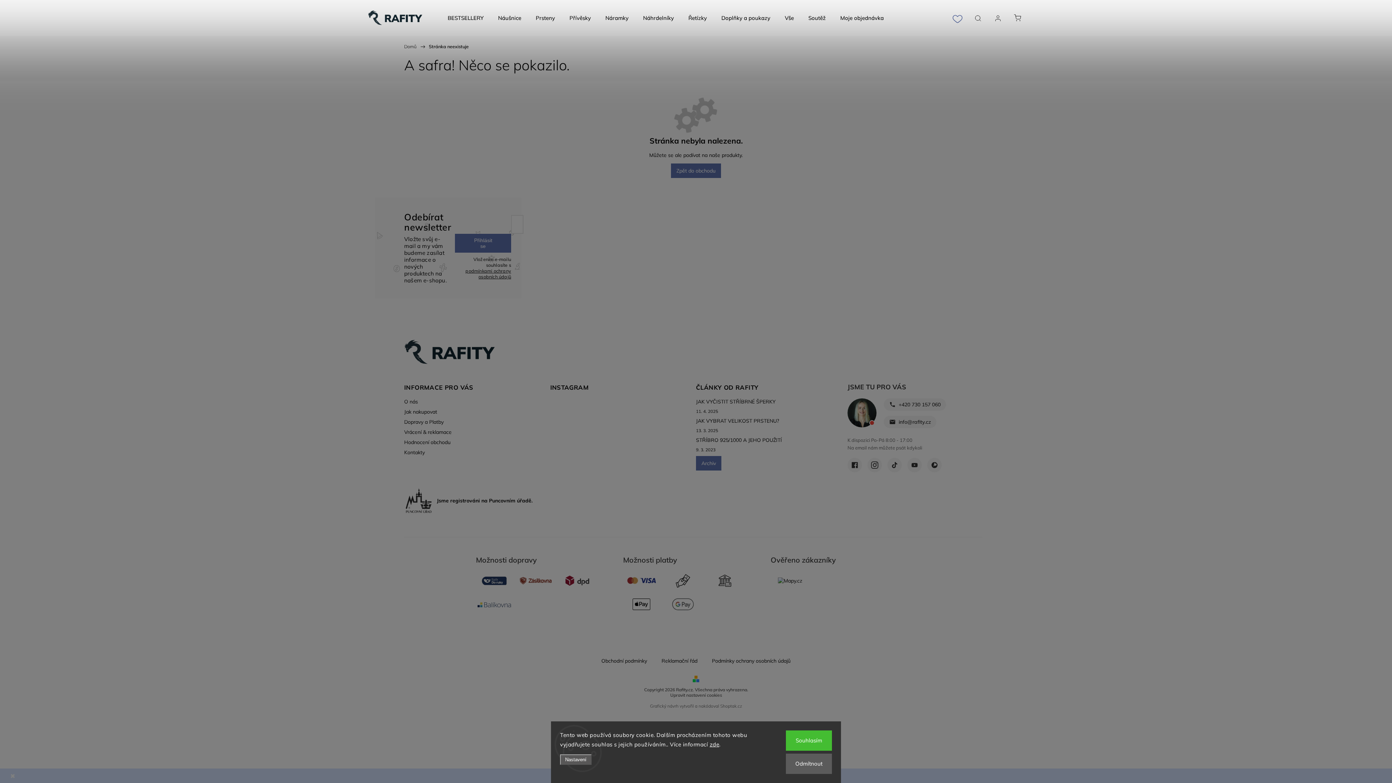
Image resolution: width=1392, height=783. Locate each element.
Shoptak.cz (731, 706)
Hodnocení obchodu (427, 442)
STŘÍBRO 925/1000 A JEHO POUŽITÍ (739, 440)
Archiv (708, 463)
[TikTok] (894, 465)
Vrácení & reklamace (428, 432)
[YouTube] (914, 465)
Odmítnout (809, 763)
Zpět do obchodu (696, 170)
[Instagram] (874, 465)
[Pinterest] (934, 465)
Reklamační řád (679, 661)
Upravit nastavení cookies (696, 695)
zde (715, 744)
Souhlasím (809, 740)
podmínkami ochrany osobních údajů (488, 273)
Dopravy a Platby (424, 422)
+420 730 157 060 (920, 404)
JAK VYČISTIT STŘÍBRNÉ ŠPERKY (736, 401)
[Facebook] (855, 465)
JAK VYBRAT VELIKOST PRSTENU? (737, 421)
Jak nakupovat (420, 412)
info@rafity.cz (915, 422)
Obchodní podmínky (624, 661)
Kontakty (414, 452)
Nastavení (576, 759)
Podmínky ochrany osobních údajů (751, 661)
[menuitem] (466, 18)
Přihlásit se (483, 243)
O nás (411, 401)
